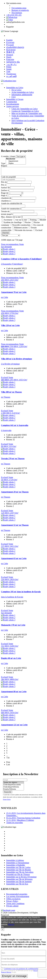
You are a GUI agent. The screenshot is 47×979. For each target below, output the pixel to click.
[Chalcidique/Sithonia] (13, 787)
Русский (10, 45)
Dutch (8, 57)
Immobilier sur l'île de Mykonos (19, 879)
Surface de (5, 187)
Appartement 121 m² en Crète (14, 725)
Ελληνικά (10, 42)
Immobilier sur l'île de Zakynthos (19, 872)
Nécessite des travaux (23, 230)
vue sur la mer (21, 220)
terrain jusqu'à (7, 214)
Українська (11, 74)
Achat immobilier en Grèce (22, 92)
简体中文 (10, 52)
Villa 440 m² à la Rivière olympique (16, 359)
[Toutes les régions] (13, 782)
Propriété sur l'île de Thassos (18, 874)
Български (11, 50)
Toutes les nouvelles (14, 822)
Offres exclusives (13, 899)
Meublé (43, 220)
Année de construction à (11, 209)
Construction (11, 102)
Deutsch (9, 55)
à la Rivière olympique (10, 364)
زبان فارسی (11, 64)
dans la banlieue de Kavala (12, 597)
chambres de (6, 198)
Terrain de (5, 211)
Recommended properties (16, 894)
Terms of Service (6, 972)
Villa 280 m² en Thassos (11, 392)
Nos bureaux (16, 13)
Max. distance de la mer (11, 217)
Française (10, 59)
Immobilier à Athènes (15, 860)
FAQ (13, 97)
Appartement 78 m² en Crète (14, 292)
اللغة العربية (11, 76)
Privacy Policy (7, 799)
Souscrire (7, 792)
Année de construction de (11, 203)
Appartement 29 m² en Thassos (15, 492)
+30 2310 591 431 (14, 15)
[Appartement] (16, 161)
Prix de (4, 182)
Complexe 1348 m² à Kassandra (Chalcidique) (21, 259)
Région (4, 166)
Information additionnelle (21, 94)
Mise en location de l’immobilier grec (26, 113)
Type (3, 163)
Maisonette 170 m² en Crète (13, 625)
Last (8, 764)
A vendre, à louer (8, 156)
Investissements (12, 104)
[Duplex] (16, 163)
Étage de (4, 193)
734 (7, 758)
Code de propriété (8, 177)
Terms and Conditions (15, 903)
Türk (8, 71)
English (9, 40)
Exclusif (39, 230)
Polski (8, 67)
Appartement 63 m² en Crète (14, 558)
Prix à (3, 185)
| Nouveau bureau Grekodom (23, 818)
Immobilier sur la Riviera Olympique (21, 877)
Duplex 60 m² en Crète (11, 658)
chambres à (5, 201)
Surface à (5, 190)
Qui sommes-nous (18, 8)
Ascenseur (8, 220)
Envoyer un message (14, 976)
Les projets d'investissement (17, 896)
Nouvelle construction (21, 225)
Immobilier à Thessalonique (17, 863)
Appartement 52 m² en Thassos (15, 525)
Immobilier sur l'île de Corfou (18, 867)
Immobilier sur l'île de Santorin (19, 881)
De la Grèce (16, 90)
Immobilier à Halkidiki (15, 865)
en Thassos (5, 397)
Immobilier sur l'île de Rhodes (18, 870)
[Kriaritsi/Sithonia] (13, 789)
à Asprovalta (6, 430)
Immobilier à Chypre (14, 99)
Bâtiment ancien (21, 227)
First (8, 762)
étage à (4, 195)
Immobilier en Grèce (14, 87)
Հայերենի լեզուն (15, 47)
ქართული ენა (13, 62)
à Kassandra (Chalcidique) (12, 264)
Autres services (12, 106)
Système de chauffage (13, 222)
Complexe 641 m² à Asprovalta (14, 425)
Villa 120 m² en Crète (10, 325)
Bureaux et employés (20, 10)
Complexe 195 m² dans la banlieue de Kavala (21, 592)
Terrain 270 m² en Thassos (13, 458)
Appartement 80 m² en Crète (14, 691)
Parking (33, 220)
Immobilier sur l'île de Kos (17, 884)
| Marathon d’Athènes (20, 820)
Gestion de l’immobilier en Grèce (25, 111)
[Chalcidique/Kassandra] (13, 785)
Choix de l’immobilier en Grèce (24, 109)
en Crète (4, 297)
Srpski (8, 69)
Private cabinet (12, 906)
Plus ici (11, 924)
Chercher (5, 233)
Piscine (28, 222)
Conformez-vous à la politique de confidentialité (21, 969)
